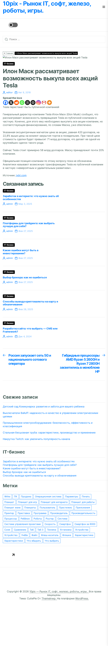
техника (51, 529)
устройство (11, 535)
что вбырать (34, 540)
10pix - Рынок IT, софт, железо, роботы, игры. (47, 7)
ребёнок (25, 518)
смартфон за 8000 (85, 524)
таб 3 (40, 529)
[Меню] (103, 7)
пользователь (47, 507)
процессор (10, 518)
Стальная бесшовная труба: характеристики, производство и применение (49, 432)
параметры (71, 496)
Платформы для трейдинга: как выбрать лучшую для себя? (40, 464)
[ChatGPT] (33, 102)
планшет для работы (83, 502)
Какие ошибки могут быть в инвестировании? (20, 252)
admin (9, 203)
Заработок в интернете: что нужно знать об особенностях (39, 461)
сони (7, 529)
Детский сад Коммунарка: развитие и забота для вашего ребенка (43, 406)
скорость (50, 524)
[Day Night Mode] (10, 25)
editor (9, 92)
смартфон (65, 524)
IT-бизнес (9, 64)
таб (32, 529)
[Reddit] (16, 102)
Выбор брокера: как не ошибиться (25, 277)
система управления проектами (22, 524)
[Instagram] (38, 102)
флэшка (66, 535)
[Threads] (27, 102)
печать (86, 496)
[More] (49, 102)
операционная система (48, 496)
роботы (38, 518)
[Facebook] (5, 102)
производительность (83, 513)
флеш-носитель (49, 535)
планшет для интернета (54, 502)
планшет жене (12, 507)
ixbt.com (21, 175)
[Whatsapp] (22, 102)
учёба (24, 535)
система (62, 518)
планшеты (30, 507)
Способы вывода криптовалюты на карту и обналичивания (39, 475)
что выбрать (52, 540)
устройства (81, 529)
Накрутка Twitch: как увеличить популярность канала (36, 439)
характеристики (13, 540)
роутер (50, 518)
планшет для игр (27, 502)
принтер (9, 513)
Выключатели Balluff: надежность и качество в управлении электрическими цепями (50, 414)
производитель (59, 513)
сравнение (20, 529)
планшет (9, 502)
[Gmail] (43, 102)
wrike (7, 496)
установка (65, 529)
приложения (83, 507)
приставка (24, 513)
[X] (11, 102)
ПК (15, 496)
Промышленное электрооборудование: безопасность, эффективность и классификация (48, 424)
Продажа (26, 496)
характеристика (84, 535)
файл (34, 535)
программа (40, 513)
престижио (65, 507)
